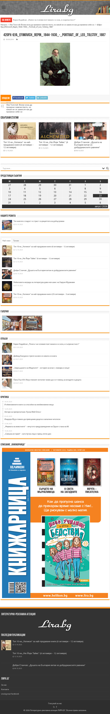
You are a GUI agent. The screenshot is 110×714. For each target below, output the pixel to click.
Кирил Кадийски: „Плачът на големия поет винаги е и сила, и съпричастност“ (44, 20)
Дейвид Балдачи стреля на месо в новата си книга (35, 356)
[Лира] (57, 9)
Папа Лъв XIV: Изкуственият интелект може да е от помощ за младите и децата (47, 380)
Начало (4, 25)
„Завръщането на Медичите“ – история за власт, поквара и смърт (41, 368)
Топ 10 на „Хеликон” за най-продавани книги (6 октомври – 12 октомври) (18, 145)
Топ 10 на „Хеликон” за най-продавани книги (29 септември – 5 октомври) (44, 294)
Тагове (16, 241)
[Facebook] (56, 707)
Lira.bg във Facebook (10, 694)
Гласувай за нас (55, 703)
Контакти (5, 689)
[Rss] (54, 707)
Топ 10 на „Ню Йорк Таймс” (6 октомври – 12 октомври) (53, 143)
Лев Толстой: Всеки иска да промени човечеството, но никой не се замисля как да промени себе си (51, 25)
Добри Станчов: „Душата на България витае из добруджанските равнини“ (88, 145)
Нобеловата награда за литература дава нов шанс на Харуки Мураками (44, 282)
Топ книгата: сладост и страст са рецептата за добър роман (38, 221)
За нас (4, 685)
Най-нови (6, 241)
